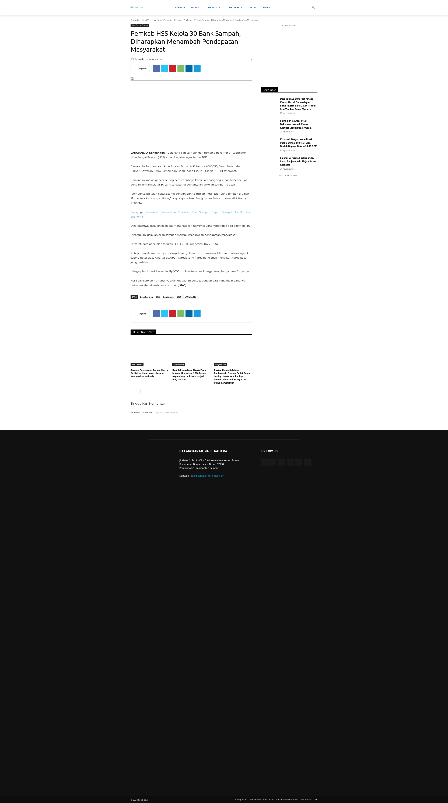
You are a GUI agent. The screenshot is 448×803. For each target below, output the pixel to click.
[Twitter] (164, 68)
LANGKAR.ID (190, 297)
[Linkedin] (189, 68)
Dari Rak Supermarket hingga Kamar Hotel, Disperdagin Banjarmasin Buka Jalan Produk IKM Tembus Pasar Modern (298, 104)
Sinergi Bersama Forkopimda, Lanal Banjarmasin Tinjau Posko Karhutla (298, 161)
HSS (158, 297)
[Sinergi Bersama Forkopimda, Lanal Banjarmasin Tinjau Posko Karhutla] (269, 162)
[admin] (133, 59)
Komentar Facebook (141, 412)
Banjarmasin (137, 364)
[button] (301, 7)
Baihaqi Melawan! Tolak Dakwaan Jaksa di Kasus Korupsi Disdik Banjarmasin (296, 124)
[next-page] (138, 391)
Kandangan (168, 297)
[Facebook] (156, 68)
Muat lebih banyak (288, 175)
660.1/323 (212, 166)
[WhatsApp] (180, 68)
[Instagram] (272, 462)
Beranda (135, 20)
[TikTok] (290, 462)
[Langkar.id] (138, 7)
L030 (179, 297)
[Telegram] (197, 68)
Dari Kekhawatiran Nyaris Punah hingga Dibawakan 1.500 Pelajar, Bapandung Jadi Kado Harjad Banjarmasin (189, 374)
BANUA (145, 20)
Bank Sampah (146, 297)
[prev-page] (133, 391)
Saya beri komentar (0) (166, 412)
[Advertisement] (289, 49)
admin (141, 59)
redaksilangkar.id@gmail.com (207, 475)
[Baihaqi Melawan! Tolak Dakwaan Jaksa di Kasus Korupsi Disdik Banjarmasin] (269, 125)
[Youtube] (307, 462)
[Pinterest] (172, 68)
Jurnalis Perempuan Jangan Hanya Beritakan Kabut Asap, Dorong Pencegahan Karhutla (149, 373)
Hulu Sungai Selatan (162, 20)
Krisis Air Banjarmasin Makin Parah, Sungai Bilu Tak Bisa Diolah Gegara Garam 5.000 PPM (298, 142)
